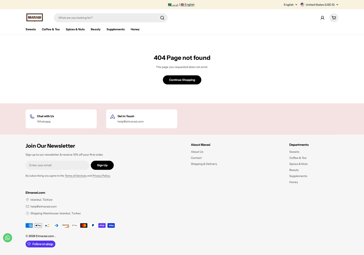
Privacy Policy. (101, 175)
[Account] (322, 18)
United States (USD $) (320, 4)
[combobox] (111, 17)
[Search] (162, 18)
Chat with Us (45, 116)
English (289, 4)
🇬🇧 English (187, 4)
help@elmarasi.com (44, 206)
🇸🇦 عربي (173, 4)
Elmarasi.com (45, 236)
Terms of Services (76, 175)
